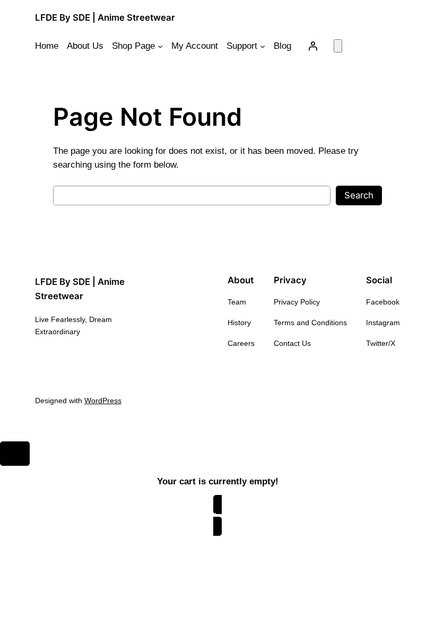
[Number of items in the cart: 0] (338, 46)
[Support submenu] (262, 46)
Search (358, 195)
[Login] (312, 46)
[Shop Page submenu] (160, 46)
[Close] (15, 453)
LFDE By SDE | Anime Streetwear (105, 17)
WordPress (102, 400)
